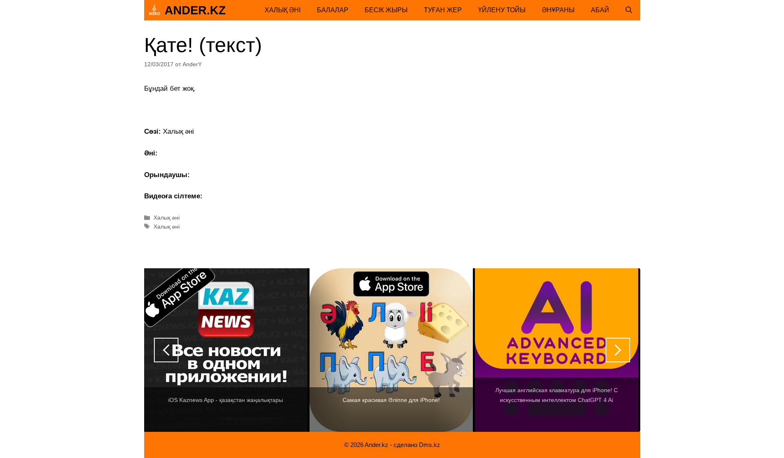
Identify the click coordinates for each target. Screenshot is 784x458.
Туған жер (443, 10)
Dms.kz (429, 444)
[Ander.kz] (154, 10)
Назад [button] (166, 350)
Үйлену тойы (502, 10)
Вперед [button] (618, 350)
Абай (600, 10)
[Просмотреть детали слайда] (225, 350)
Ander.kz (195, 10)
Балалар (332, 10)
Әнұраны (558, 10)
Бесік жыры (386, 10)
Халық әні (283, 10)
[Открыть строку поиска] (628, 10)
